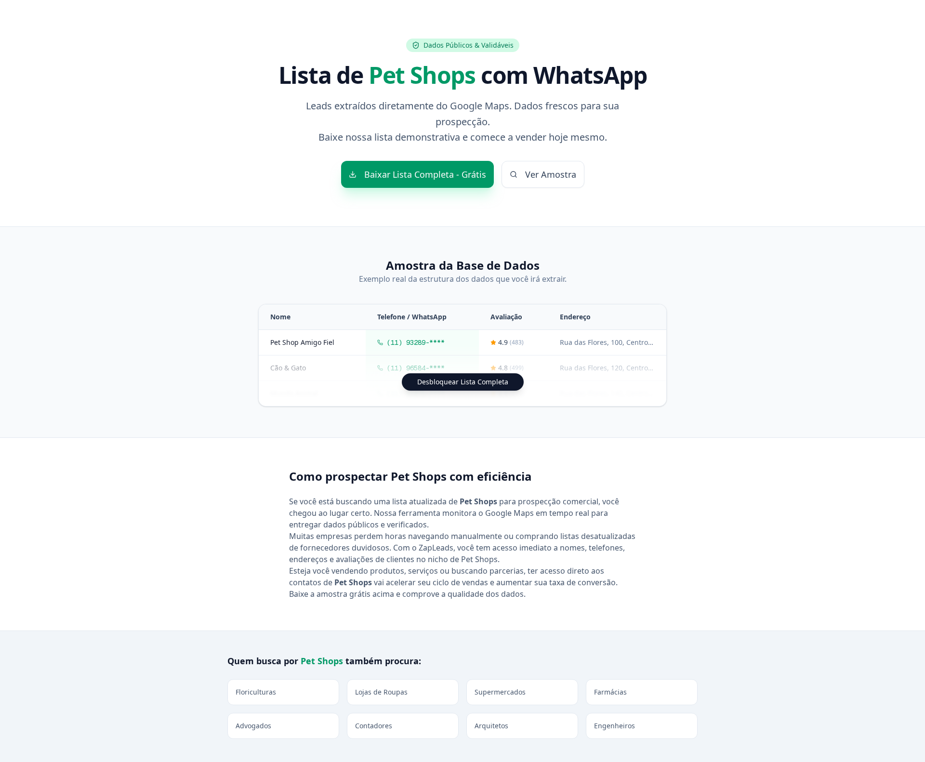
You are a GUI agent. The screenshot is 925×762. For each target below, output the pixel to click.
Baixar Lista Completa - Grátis (425, 174)
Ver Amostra (550, 174)
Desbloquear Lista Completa (462, 381)
